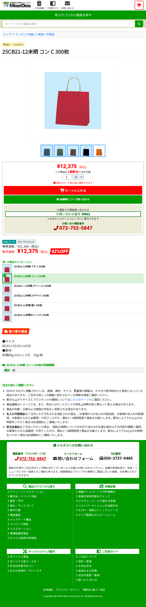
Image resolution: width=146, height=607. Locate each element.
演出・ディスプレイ (22, 505)
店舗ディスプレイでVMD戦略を (97, 491)
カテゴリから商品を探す (75, 15)
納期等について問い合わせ (75, 199)
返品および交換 (87, 570)
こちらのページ (79, 399)
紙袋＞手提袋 (46, 34)
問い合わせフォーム (75, 458)
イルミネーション (20, 529)
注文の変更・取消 (89, 575)
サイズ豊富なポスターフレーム (96, 515)
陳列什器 (15, 510)
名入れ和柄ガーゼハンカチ (26, 570)
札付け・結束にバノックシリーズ (98, 510)
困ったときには (87, 580)
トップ (7, 34)
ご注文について (87, 556)
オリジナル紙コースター (24, 561)
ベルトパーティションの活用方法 (98, 505)
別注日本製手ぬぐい (22, 566)
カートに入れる (75, 190)
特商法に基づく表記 (94, 589)
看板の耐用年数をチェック (94, 496)
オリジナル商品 (19, 556)
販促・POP (16, 501)
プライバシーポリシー (68, 589)
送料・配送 (85, 561)
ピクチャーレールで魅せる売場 (97, 501)
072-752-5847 (75, 228)
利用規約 (48, 589)
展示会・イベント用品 (23, 496)
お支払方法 (85, 566)
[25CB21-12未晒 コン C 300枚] (73, 100)
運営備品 (15, 515)
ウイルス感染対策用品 (23, 538)
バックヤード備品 (20, 519)
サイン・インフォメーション (27, 491)
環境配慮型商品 (19, 533)
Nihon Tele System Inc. (74, 596)
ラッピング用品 (24, 34)
